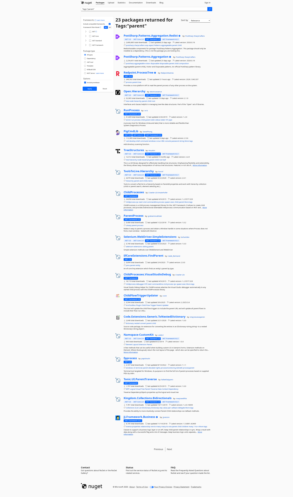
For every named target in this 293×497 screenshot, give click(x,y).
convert (143, 323)
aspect (151, 45)
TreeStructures (134, 150)
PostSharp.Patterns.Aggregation (146, 56)
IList (136, 408)
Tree (142, 389)
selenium (129, 246)
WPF (127, 389)
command (144, 141)
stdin (153, 120)
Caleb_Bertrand (174, 256)
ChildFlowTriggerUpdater (141, 295)
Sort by (184, 20)
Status (129, 467)
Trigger (153, 305)
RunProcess (132, 110)
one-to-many (156, 426)
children (185, 426)
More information (200, 165)
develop (132, 141)
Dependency (173, 389)
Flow (148, 305)
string (182, 141)
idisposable (164, 63)
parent (174, 45)
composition (184, 63)
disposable (155, 63)
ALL (106, 27)
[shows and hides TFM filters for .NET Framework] (85, 45)
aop (146, 45)
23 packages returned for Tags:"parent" (144, 23)
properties (136, 426)
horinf (160, 171)
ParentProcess (133, 215)
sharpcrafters (139, 45)
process (129, 82)
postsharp (130, 45)
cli (134, 368)
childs (145, 181)
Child (144, 305)
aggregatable (166, 45)
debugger (140, 284)
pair (169, 408)
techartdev (185, 237)
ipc (137, 202)
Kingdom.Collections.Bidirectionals (148, 398)
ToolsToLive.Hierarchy (139, 171)
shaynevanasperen (197, 317)
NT (167, 120)
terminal (139, 368)
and (141, 181)
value (165, 408)
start (141, 202)
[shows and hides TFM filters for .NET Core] (85, 36)
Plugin (138, 305)
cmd (144, 202)
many (191, 426)
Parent (159, 305)
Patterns (157, 45)
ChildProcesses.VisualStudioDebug (147, 274)
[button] (96, 20)
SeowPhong (147, 131)
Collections (130, 408)
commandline (152, 202)
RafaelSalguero (167, 379)
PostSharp (189, 36)
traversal (145, 160)
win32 (128, 120)
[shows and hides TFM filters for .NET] (85, 31)
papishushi (145, 358)
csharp (128, 225)
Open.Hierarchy (134, 91)
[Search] (209, 9)
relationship (145, 426)
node (131, 101)
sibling (145, 246)
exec (172, 202)
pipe (170, 120)
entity (138, 265)
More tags (189, 141)
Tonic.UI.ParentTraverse (140, 379)
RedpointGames (167, 73)
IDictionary (146, 408)
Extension (142, 344)
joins (128, 265)
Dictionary (155, 408)
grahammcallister (155, 216)
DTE (145, 284)
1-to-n (196, 426)
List (140, 408)
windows (152, 141)
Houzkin (152, 150)
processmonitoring (168, 368)
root (153, 101)
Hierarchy (130, 181)
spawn (167, 202)
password (175, 141)
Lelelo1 (161, 335)
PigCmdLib (131, 131)
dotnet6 (179, 368)
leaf (164, 160)
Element (129, 344)
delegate (181, 408)
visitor (147, 63)
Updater (165, 305)
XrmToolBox (131, 305)
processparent (188, 368)
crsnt (165, 296)
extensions (138, 246)
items (150, 181)
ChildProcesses (134, 192)
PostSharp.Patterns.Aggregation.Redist (151, 35)
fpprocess (130, 358)
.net (127, 141)
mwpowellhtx (181, 398)
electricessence (156, 91)
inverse (129, 426)
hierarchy (137, 101)
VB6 (162, 141)
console (168, 141)
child (180, 45)
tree (139, 82)
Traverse (154, 389)
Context (165, 389)
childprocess (131, 202)
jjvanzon (166, 417)
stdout (157, 120)
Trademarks (196, 487)
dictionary (130, 323)
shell (138, 141)
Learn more (101, 20)
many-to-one (166, 426)
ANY (110, 27)
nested (137, 323)
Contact (85, 467)
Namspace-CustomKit (139, 334)
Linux (158, 141)
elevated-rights (154, 368)
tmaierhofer (163, 192)
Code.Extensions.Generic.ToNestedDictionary (154, 316)
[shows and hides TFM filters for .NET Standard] (85, 40)
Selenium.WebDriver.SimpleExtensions (150, 236)
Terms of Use (142, 487)
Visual (138, 389)
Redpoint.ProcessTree (138, 72)
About (132, 487)
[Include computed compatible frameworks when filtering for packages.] (109, 24)
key (161, 408)
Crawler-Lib (153, 192)
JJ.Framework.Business (139, 417)
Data (159, 389)
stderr (163, 120)
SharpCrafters (199, 36)
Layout (135, 344)
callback (174, 408)
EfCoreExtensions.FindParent (143, 255)
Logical (133, 389)
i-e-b (146, 110)
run (132, 120)
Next (169, 449)
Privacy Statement (181, 487)
